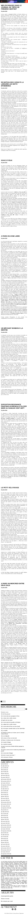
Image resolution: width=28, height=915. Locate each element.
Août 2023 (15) (5, 832)
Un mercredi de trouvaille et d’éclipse (11, 722)
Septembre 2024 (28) (6, 807)
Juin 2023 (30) (5, 836)
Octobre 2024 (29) (6, 806)
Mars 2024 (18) (5, 819)
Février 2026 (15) (5, 775)
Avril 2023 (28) (5, 840)
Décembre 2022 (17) (6, 848)
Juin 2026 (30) (5, 767)
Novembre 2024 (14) (6, 804)
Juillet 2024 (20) (5, 811)
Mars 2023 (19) (5, 842)
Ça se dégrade (5, 736)
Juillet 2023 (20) (5, 834)
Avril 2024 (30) (5, 817)
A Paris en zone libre (10, 236)
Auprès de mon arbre (7, 720)
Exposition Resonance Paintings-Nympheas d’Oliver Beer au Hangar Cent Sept (14, 406)
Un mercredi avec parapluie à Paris (10, 716)
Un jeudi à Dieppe (6, 742)
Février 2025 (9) (5, 798)
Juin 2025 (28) (5, 790)
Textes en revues (5, 898)
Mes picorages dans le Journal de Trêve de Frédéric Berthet (11, 7)
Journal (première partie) (7, 896)
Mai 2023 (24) (5, 838)
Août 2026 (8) (5, 764)
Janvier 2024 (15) (6, 823)
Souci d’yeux (6, 160)
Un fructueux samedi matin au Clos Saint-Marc (13, 728)
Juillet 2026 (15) (5, 765)
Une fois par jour (6, 714)
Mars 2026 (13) (5, 773)
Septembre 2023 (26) (6, 830)
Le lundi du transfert (7, 744)
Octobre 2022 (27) (6, 851)
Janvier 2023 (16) (6, 846)
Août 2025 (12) (5, 786)
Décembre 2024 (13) (6, 802)
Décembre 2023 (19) (6, 825)
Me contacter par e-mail (7, 901)
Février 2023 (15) (5, 844)
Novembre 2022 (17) (6, 850)
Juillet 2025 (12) (5, 788)
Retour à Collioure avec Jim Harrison (11, 740)
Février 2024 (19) (5, 821)
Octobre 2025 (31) (6, 783)
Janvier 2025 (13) (6, 800)
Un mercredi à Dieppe (7, 753)
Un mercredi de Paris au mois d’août (11, 726)
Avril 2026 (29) (5, 771)
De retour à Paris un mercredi (9, 738)
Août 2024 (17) (5, 809)
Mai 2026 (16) (5, 769)
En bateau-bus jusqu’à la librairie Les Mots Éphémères (12, 84)
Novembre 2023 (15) (6, 827)
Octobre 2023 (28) (6, 828)
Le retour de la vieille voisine (9, 718)
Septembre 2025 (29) (6, 785)
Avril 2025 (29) (5, 794)
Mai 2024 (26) (5, 815)
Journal (14, 1)
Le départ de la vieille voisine (9, 724)
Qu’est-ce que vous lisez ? (8, 755)
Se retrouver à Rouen (7, 757)
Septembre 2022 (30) (6, 853)
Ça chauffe (4, 730)
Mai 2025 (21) (5, 792)
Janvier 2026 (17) (6, 777)
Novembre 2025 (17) (6, 781)
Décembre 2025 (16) (6, 779)
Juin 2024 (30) (5, 813)
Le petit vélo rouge (10, 487)
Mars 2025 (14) (5, 796)
